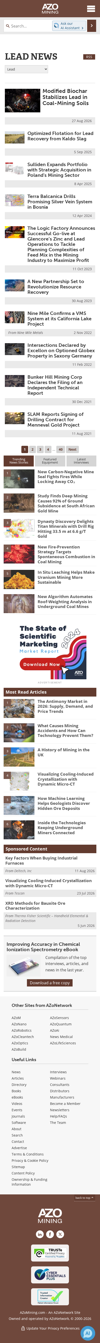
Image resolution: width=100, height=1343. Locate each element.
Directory (19, 1084)
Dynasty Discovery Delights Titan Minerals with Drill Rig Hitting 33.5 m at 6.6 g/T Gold (66, 529)
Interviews (58, 1072)
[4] (19, 553)
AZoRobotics (22, 1030)
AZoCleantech (23, 1036)
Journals (18, 1116)
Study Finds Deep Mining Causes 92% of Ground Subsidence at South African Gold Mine (66, 503)
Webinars (58, 1078)
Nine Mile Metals (30, 332)
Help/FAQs (58, 1116)
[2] (19, 503)
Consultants (59, 1084)
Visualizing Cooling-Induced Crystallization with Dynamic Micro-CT (66, 779)
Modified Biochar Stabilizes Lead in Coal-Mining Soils (65, 97)
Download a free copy (50, 982)
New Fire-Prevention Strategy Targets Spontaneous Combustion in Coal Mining (66, 554)
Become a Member (65, 1103)
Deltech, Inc (23, 870)
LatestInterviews (81, 461)
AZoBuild (19, 1049)
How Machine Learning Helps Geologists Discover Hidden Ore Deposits (64, 803)
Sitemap (18, 1166)
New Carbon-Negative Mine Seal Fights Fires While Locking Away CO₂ (66, 476)
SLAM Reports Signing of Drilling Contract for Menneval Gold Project (55, 419)
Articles (18, 1078)
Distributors (59, 1091)
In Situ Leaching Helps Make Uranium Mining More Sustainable (66, 577)
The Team (58, 1122)
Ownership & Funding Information (29, 1182)
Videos (17, 1103)
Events (17, 1110)
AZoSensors (59, 1017)
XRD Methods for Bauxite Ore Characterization (35, 905)
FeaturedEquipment (50, 461)
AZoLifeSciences (63, 1043)
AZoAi (54, 1030)
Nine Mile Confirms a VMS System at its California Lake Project (59, 318)
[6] (19, 603)
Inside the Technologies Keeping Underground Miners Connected (62, 827)
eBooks (17, 1097)
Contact (18, 1141)
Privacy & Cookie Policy (30, 1160)
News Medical (61, 1036)
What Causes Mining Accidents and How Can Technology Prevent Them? (65, 730)
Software (19, 1122)
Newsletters (59, 1110)
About (16, 1129)
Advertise (19, 1148)
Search (17, 1135)
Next (72, 449)
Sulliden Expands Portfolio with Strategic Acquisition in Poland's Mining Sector (59, 169)
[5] (19, 579)
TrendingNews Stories (18, 461)
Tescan (19, 893)
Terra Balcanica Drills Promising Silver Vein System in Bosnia (59, 201)
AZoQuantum (61, 1024)
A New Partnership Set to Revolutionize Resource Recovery (55, 286)
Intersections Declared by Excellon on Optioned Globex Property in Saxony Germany (61, 350)
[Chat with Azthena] (88, 1333)
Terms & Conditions (28, 1154)
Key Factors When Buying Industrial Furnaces (41, 860)
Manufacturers (62, 1097)
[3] (19, 528)
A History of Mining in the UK (64, 752)
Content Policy (23, 1173)
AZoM (16, 1017)
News (16, 1072)
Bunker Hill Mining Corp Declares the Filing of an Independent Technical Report (55, 385)
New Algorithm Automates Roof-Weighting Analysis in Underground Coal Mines (65, 601)
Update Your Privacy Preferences (52, 1328)
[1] (19, 478)
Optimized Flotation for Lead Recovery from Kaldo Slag (60, 136)
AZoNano (19, 1024)
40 (61, 449)
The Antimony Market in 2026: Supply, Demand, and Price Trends (65, 706)
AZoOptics (20, 1043)
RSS (89, 56)
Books (16, 1091)
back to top (83, 1198)
